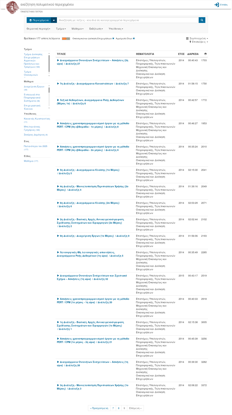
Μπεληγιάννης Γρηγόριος (32, 128)
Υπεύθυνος (115, 28)
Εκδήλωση (95, 28)
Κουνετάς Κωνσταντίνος (37, 120)
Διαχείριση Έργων (34, 88)
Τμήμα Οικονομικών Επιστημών (32, 75)
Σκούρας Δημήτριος (36, 134)
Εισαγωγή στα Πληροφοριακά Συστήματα (32, 97)
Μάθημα (77, 28)
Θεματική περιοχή (38, 28)
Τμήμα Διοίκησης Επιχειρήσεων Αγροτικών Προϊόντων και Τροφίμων (33, 60)
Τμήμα (60, 28)
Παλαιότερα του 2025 (35, 147)
